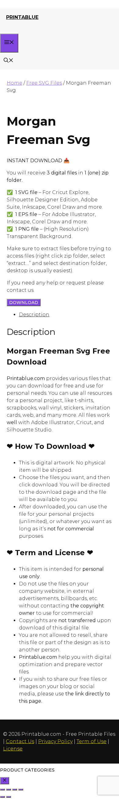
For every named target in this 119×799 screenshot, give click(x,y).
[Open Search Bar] (8, 61)
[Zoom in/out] (2, 789)
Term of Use (91, 741)
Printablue (22, 17)
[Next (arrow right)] (8, 797)
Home (14, 83)
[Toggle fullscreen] (8, 789)
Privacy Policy (55, 741)
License (13, 749)
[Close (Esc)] (20, 789)
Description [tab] (34, 314)
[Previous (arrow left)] (2, 797)
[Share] (14, 789)
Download (23, 302)
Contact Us (20, 741)
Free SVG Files (44, 83)
